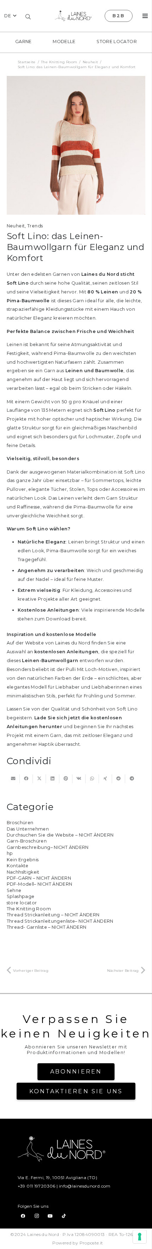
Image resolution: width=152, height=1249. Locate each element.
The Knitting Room (29, 908)
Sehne (14, 890)
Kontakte (18, 865)
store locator (117, 41)
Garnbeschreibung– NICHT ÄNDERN (48, 847)
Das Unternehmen (28, 829)
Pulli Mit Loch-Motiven (91, 669)
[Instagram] (36, 1216)
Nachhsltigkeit (23, 872)
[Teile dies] (26, 778)
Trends (35, 225)
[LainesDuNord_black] (73, 16)
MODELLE (64, 41)
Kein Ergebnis (23, 859)
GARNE (23, 41)
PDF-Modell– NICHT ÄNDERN (39, 884)
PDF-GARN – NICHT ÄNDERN (39, 878)
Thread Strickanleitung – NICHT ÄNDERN (53, 914)
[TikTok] (63, 1216)
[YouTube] (50, 1216)
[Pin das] (65, 778)
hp (10, 853)
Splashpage (21, 896)
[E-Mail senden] (13, 778)
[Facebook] (23, 1216)
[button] (10, 16)
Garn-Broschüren (27, 841)
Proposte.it (91, 1242)
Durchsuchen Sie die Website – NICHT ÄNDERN (60, 835)
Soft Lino (127, 709)
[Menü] (145, 16)
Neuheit (16, 225)
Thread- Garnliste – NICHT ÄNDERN (47, 927)
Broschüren (20, 822)
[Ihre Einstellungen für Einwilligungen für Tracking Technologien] (139, 1236)
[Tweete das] (39, 778)
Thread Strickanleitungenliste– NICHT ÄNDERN (60, 921)
